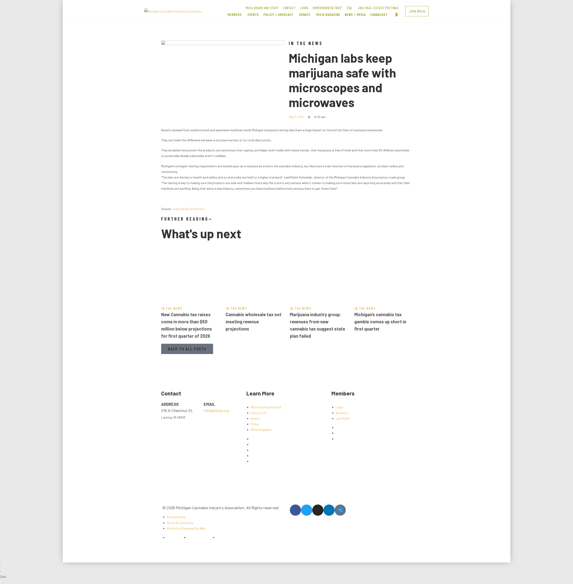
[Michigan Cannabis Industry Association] (173, 11)
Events (255, 418)
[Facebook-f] (295, 510)
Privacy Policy (176, 517)
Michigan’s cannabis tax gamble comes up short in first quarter (380, 321)
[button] (417, 11)
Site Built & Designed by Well (186, 528)
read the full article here (189, 209)
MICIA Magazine (261, 430)
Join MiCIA (343, 418)
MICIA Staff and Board (266, 407)
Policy (255, 424)
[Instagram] (317, 510)
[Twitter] (306, 510)
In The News (306, 43)
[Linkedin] (329, 510)
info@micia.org (216, 410)
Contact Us (258, 413)
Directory (342, 413)
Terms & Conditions (180, 523)
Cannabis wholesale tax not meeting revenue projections (253, 321)
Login (339, 407)
